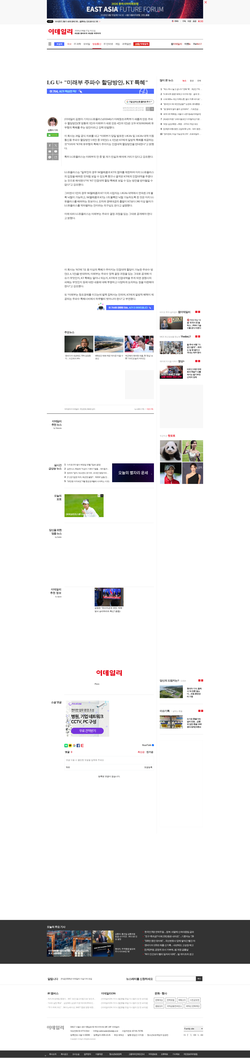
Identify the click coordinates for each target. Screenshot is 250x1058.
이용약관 (98, 1054)
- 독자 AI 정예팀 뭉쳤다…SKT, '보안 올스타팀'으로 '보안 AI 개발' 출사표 (71, 999)
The (197, 44)
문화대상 (159, 1000)
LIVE (50, 21)
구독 (184, 21)
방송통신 (96, 44)
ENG (177, 21)
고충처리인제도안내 (136, 1054)
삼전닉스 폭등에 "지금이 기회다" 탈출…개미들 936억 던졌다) (91, 469)
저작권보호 (152, 1054)
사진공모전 (194, 1000)
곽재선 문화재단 (193, 1006)
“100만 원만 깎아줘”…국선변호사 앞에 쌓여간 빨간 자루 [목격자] (173, 941)
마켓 (187, 44)
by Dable (58, 537)
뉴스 (184, 80)
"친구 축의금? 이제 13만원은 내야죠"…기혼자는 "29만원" (170, 936)
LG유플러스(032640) (100, 119)
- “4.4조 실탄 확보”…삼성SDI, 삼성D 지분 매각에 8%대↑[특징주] (71, 1003)
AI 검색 (59, 44)
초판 (194, 21)
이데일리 (74, 32)
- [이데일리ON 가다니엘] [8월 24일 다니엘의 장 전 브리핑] (124, 1003)
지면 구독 (150, 409)
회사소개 (52, 1054)
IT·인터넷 (108, 44)
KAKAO (50, 157)
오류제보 (164, 1054)
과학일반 (126, 44)
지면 (189, 21)
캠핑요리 (159, 1006)
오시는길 (75, 1054)
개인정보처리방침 (190, 1054)
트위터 (56, 145)
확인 (199, 979)
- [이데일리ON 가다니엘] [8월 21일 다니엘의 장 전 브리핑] (124, 1007)
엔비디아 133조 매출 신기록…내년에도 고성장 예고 (168, 945)
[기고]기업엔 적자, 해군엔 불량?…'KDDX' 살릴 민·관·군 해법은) (91, 477)
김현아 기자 (53, 130)
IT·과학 (77, 44)
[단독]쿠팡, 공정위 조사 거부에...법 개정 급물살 (165, 949)
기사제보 (175, 1054)
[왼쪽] (99, 495)
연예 (199, 80)
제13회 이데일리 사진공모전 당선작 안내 (78, 979)
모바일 (86, 44)
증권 (192, 80)
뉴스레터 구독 (139, 409)
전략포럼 (170, 1000)
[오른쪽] (101, 495)
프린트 (56, 151)
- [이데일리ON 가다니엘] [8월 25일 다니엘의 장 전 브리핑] (124, 999)
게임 (117, 44)
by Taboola (57, 428)
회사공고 (64, 1054)
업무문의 (87, 1054)
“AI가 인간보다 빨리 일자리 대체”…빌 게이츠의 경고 (168, 954)
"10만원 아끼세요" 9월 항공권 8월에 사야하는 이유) (86, 481)
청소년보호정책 (115, 1054)
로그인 (200, 21)
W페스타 (182, 1000)
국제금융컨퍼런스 (174, 1006)
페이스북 (50, 145)
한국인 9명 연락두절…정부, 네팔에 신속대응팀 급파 (168, 932)
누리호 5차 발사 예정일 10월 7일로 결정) (82, 465)
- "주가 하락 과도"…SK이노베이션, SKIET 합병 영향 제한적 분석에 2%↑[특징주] (71, 1007)
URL (56, 157)
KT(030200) (142, 123)
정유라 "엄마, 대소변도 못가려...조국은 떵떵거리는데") (88, 473)
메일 (50, 151)
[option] (101, 21)
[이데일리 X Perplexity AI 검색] (100, 91)
